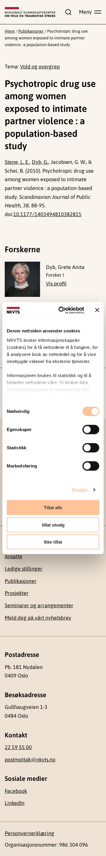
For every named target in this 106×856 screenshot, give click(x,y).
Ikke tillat (53, 541)
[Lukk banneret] (97, 310)
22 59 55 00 (18, 747)
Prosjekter (17, 593)
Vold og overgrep (40, 66)
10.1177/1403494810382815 (47, 214)
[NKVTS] (30, 12)
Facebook (16, 791)
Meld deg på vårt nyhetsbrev (38, 618)
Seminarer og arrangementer (39, 605)
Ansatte (13, 556)
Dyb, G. (40, 162)
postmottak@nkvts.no (30, 759)
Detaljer (80, 489)
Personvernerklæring (29, 833)
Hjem (10, 31)
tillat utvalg (53, 524)
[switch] (90, 429)
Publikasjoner (31, 31)
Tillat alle (53, 507)
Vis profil (56, 283)
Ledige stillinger (23, 569)
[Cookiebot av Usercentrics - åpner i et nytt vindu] (62, 310)
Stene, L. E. (17, 162)
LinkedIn (14, 803)
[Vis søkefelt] (67, 12)
